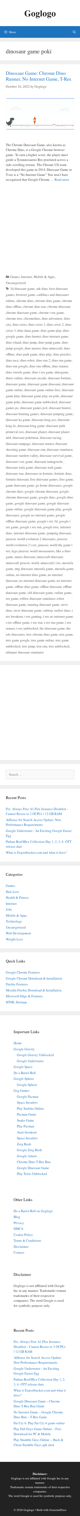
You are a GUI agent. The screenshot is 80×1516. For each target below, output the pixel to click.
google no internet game (37, 515)
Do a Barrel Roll (25, 1073)
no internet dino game (31, 574)
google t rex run (31, 527)
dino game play (51, 330)
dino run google (17, 366)
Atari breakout (27, 1132)
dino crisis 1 (36, 324)
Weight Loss (14, 939)
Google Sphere (24, 1078)
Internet (26, 276)
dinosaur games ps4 (33, 408)
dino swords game (18, 372)
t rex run (37, 622)
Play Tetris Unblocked (32, 1173)
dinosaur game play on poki (40, 396)
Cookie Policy (23, 1234)
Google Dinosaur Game (33, 1168)
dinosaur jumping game (56, 414)
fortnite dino (62, 473)
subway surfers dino (56, 610)
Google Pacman (27, 1096)
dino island (13, 342)
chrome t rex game (51, 312)
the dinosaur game (52, 628)
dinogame (61, 372)
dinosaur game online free (42, 390)
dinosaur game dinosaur (44, 384)
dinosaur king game (31, 425)
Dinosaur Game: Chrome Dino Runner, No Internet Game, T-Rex (38, 76)
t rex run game (54, 622)
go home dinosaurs (49, 485)
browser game (25, 294)
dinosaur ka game (18, 419)
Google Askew (27, 1156)
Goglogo (40, 13)
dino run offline (39, 366)
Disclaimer (21, 1246)
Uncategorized (16, 282)
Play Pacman (25, 1126)
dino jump (30, 342)
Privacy (19, 1223)
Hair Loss (12, 891)
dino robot (27, 360)
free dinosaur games (44, 479)
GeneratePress (57, 1510)
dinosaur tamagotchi (48, 461)
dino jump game (49, 342)
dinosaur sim (36, 449)
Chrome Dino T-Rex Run (34, 1162)
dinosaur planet (36, 431)
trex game (66, 634)
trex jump (28, 646)
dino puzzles (62, 354)
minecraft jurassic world (22, 563)
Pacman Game (26, 1114)
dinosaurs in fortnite (39, 473)
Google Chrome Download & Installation (34, 978)
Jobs (9, 909)
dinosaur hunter (59, 408)
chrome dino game (47, 300)
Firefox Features (17, 984)
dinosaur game (16, 384)
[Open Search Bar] (74, 32)
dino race (12, 360)
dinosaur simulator (59, 449)
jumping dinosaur (59, 533)
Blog (17, 1216)
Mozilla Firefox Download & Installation (34, 990)
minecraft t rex (51, 563)
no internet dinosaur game (37, 580)
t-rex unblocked (27, 628)
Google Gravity (24, 1049)
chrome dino (24, 300)
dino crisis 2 (55, 324)
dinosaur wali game (48, 467)
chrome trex (14, 318)
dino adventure (52, 318)
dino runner (60, 366)
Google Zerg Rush (29, 1150)
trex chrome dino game (42, 634)
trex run (42, 646)
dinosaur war (14, 473)
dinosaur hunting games (22, 414)
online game (63, 592)
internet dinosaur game (29, 533)
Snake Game (25, 1120)
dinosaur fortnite (59, 378)
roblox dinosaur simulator (37, 598)
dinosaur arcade (35, 378)
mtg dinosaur (24, 568)
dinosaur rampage (18, 443)
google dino (47, 497)
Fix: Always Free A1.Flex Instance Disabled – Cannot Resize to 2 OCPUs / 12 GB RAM (40, 1346)
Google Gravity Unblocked (35, 1055)
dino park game (26, 354)
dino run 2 (43, 360)
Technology (14, 921)
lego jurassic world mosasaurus (33, 551)
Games (15, 276)
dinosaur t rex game (19, 461)
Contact (19, 1252)
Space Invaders (27, 1102)
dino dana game (28, 330)
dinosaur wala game (19, 467)
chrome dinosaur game (21, 312)
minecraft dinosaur (50, 557)
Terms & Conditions (27, 1240)
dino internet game (55, 336)
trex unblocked (59, 646)
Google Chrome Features (23, 972)
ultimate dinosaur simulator (25, 652)
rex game (12, 598)
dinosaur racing (50, 437)
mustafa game (43, 568)
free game (66, 479)
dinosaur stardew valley (22, 455)
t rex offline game (18, 622)
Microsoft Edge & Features (24, 996)
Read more (62, 179)
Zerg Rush (24, 1144)
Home (18, 1043)
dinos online (14, 378)
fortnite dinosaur (17, 479)
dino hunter (33, 336)
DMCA (18, 1228)
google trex (51, 527)
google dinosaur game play (42, 509)
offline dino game (27, 586)
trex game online (42, 640)
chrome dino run (34, 306)
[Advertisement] (40, 227)
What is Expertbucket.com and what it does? (36, 852)
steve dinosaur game (28, 610)
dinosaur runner (43, 443)
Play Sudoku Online (30, 1108)
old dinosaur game (40, 592)
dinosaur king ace (44, 419)
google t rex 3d (47, 521)
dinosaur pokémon (25, 437)
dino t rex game (42, 372)
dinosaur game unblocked (39, 402)
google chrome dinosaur (41, 491)
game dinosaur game (20, 485)
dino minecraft (52, 348)
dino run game (62, 360)
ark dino (42, 288)
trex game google (18, 640)
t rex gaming (33, 616)
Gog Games (22, 1090)
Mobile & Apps (44, 276)
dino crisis (19, 324)
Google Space (23, 1066)
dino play (45, 354)
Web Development (18, 933)
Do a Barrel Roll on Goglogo (33, 1211)
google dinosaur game (30, 503)
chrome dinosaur (58, 306)
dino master (33, 348)
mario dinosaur (25, 557)
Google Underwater (30, 1061)
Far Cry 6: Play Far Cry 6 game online (39, 1423)
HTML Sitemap (16, 1002)
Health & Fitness (17, 897)
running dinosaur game (43, 604)
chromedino (32, 318)
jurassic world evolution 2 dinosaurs (31, 539)
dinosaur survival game (56, 455)
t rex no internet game (58, 616)
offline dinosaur (51, 586)
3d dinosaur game (22, 288)
